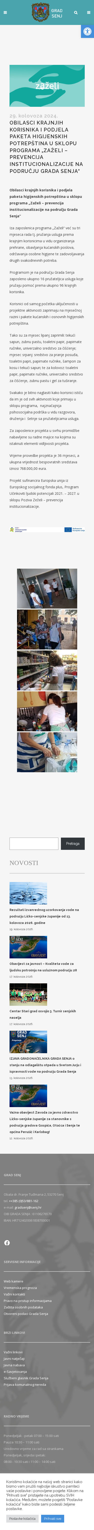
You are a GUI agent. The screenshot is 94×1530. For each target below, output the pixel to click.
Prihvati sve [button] (52, 1519)
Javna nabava (14, 1365)
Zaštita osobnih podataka (23, 1307)
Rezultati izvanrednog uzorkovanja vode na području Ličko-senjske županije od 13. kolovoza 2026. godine (44, 916)
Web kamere (13, 1281)
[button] (87, 31)
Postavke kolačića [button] (22, 1519)
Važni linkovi (13, 1352)
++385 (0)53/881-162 (23, 1201)
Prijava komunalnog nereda (25, 1384)
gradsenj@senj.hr (28, 1207)
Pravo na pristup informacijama (28, 1300)
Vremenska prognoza (20, 1287)
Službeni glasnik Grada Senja (26, 1378)
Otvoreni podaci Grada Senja (26, 1313)
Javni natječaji (14, 1358)
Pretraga (72, 844)
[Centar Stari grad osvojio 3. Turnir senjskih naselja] (28, 995)
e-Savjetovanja (15, 1371)
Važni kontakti (14, 1294)
